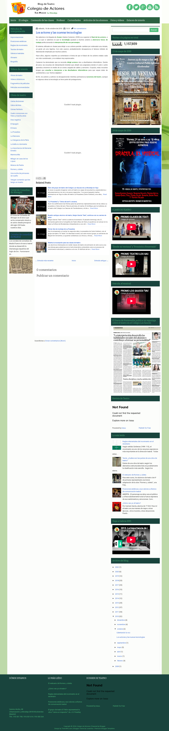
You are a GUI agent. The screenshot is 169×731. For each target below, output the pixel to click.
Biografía (14, 62)
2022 (117, 567)
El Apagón (14, 124)
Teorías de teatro (17, 49)
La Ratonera (15, 136)
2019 (117, 576)
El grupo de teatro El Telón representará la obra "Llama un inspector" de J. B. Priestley (64, 711)
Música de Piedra (17, 165)
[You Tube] (150, 7)
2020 (117, 572)
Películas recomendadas (20, 87)
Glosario (14, 57)
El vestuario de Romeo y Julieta (134, 475)
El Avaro (14, 128)
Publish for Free (145, 428)
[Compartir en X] (42, 178)
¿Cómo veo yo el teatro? (132, 503)
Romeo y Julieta (17, 169)
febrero (120, 661)
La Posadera (15, 132)
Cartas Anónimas (17, 101)
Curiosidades (74, 20)
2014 (117, 598)
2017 (117, 585)
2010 (117, 616)
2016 (117, 589)
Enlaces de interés (136, 20)
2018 (117, 580)
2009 (117, 666)
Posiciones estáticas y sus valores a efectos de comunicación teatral (65, 703)
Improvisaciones (17, 37)
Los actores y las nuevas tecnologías (59, 32)
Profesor (61, 20)
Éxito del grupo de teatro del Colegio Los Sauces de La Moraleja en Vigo (73, 188)
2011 (117, 612)
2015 (117, 594)
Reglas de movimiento (19, 45)
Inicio (13, 20)
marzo (119, 656)
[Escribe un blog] (39, 178)
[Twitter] (136, 7)
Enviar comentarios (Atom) (55, 341)
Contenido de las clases (42, 20)
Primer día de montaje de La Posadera (61, 229)
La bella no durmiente (19, 144)
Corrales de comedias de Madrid (21, 235)
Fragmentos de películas (20, 83)
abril (118, 652)
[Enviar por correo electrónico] (37, 178)
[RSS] (156, 7)
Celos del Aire (16, 105)
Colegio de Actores (83, 726)
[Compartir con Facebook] (44, 178)
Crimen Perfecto (17, 109)
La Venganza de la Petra (20, 140)
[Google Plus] (143, 7)
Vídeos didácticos (18, 79)
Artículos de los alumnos (95, 20)
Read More (94, 208)
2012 (117, 607)
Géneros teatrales (17, 53)
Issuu (124, 428)
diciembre (121, 620)
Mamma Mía (15, 155)
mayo (119, 647)
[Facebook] (129, 7)
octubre (120, 629)
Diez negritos (16, 120)
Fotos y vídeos (117, 20)
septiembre (121, 643)
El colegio (23, 20)
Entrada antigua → (101, 261)
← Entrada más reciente (44, 261)
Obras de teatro (16, 75)
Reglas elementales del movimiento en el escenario (63, 695)
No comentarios (80, 29)
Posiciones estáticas (18, 41)
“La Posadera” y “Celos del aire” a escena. (62, 202)
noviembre (121, 624)
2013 (117, 603)
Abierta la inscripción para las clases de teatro (64, 243)
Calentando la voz (123, 633)
